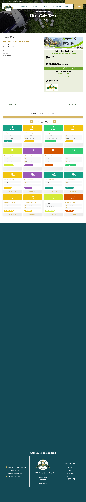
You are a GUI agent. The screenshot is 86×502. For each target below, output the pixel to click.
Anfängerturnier (8, 133)
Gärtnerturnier (28, 179)
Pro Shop (52, 6)
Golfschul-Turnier (50, 156)
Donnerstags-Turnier (10, 156)
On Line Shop (58, 6)
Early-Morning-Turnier (30, 133)
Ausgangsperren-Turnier (52, 133)
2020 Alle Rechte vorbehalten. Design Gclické (43, 495)
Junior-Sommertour (71, 133)
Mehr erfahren (12, 144)
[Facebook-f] (43, 493)
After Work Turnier (29, 156)
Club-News (65, 6)
